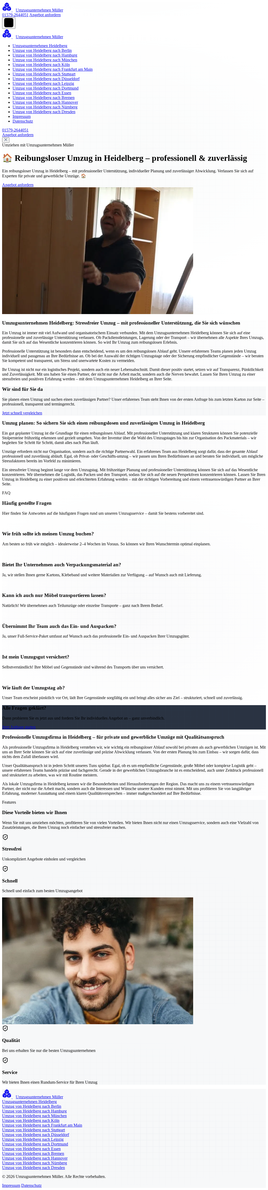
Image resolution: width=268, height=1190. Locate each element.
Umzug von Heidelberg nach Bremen (44, 97)
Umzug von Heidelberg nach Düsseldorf (46, 78)
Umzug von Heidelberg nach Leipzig (43, 83)
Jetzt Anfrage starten (19, 727)
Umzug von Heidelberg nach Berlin (42, 50)
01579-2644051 (15, 15)
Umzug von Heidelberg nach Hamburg (45, 55)
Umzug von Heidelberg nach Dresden (44, 111)
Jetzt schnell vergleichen (22, 413)
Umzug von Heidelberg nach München (45, 60)
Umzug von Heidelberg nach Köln (41, 64)
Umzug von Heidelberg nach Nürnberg (45, 107)
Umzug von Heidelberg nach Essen (42, 93)
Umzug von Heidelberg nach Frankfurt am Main (53, 69)
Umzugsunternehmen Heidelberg (40, 45)
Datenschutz (23, 121)
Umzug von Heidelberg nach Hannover (45, 102)
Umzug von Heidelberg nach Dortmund (46, 88)
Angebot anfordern (45, 15)
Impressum (22, 116)
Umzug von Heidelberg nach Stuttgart (44, 74)
